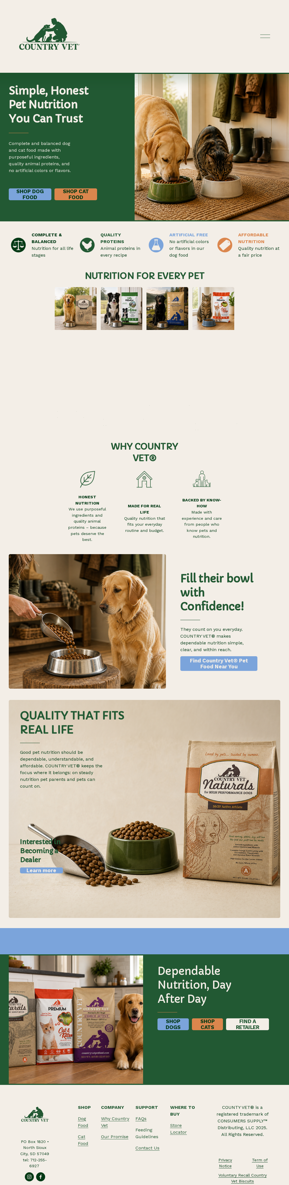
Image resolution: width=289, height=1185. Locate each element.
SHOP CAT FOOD (76, 194)
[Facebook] (40, 1176)
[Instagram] (29, 1176)
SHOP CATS (207, 1024)
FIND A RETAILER (247, 1024)
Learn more (41, 870)
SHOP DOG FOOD (30, 194)
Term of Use (260, 1163)
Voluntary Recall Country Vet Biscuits (242, 1178)
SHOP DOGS (173, 1024)
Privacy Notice (225, 1163)
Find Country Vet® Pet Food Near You (219, 663)
